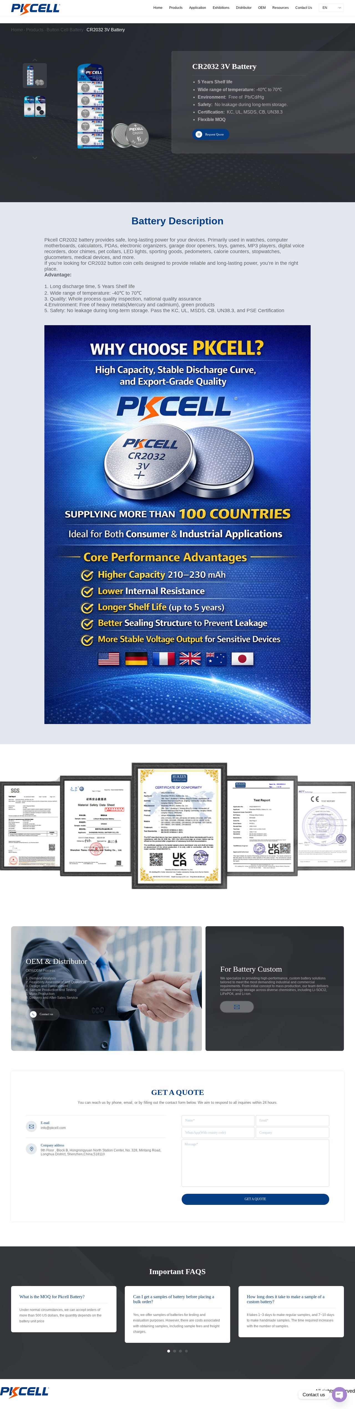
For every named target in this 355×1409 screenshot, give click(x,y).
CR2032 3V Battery (106, 29)
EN (325, 8)
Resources (280, 8)
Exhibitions (221, 8)
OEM (262, 8)
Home (158, 8)
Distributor (244, 8)
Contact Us (303, 8)
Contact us (46, 1014)
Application (197, 8)
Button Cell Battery (65, 29)
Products (175, 8)
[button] (168, 1351)
